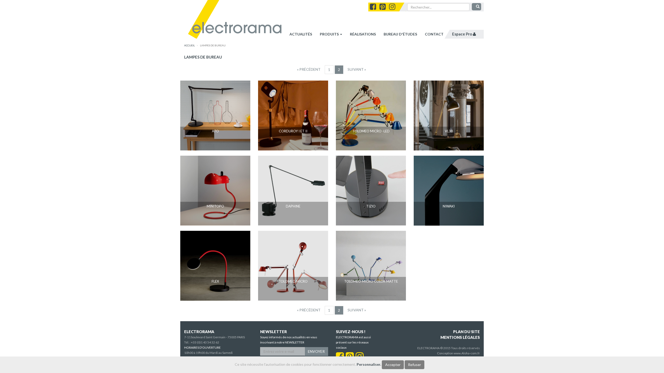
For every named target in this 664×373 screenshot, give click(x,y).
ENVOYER (316, 351)
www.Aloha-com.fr (467, 353)
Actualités (300, 34)
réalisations (363, 34)
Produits (330, 34)
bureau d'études (400, 34)
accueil (189, 45)
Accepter (392, 364)
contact (434, 34)
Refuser (414, 364)
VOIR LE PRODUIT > (215, 141)
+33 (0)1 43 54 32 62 (205, 342)
